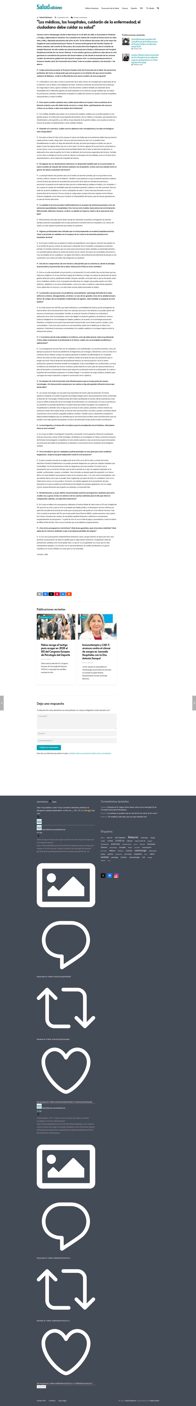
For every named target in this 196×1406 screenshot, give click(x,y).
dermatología (105, 844)
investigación (146, 847)
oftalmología (152, 851)
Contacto (52, 1400)
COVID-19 (119, 841)
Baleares (133, 837)
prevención (119, 854)
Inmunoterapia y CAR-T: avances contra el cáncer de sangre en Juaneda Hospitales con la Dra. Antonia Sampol (96, 651)
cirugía (152, 837)
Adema (102, 838)
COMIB (110, 841)
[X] (103, 875)
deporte (150, 841)
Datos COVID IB (140, 841)
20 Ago (39, 832)
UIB (143, 857)
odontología (140, 851)
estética (135, 844)
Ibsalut (130, 847)
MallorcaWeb (154, 1400)
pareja (103, 854)
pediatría (110, 854)
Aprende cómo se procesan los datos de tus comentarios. (90, 753)
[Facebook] (109, 875)
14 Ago (39, 1111)
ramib (145, 854)
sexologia (114, 857)
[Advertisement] (77, 572)
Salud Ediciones (45, 17)
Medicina (120, 851)
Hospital (122, 847)
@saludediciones (59, 829)
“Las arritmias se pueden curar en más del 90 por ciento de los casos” (132, 813)
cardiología (144, 837)
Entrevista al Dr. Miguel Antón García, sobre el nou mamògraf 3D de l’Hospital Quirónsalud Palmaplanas (128, 808)
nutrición (129, 850)
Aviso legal (62, 1400)
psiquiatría (138, 854)
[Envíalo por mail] (39, 594)
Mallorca (112, 850)
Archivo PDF (41, 1400)
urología (149, 857)
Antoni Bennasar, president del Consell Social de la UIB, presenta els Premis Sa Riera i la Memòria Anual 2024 (144, 43)
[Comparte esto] (45, 594)
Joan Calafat (104, 851)
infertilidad (137, 848)
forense (104, 847)
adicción (109, 837)
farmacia (142, 844)
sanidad (105, 857)
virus (109, 861)
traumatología (134, 857)
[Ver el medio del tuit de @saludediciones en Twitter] (66, 914)
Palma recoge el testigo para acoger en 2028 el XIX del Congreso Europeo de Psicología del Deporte (55, 650)
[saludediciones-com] (49, 6)
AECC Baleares (120, 837)
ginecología (113, 847)
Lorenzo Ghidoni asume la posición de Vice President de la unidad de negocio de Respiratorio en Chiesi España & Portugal (145, 58)
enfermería (115, 844)
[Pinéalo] (57, 594)
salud (152, 854)
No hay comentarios (80, 17)
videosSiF (103, 861)
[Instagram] (116, 875)
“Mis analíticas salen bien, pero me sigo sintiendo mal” (127, 816)
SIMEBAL (123, 857)
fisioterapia (151, 844)
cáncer (129, 841)
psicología (128, 854)
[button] (158, 8)
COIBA (103, 841)
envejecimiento (126, 844)
